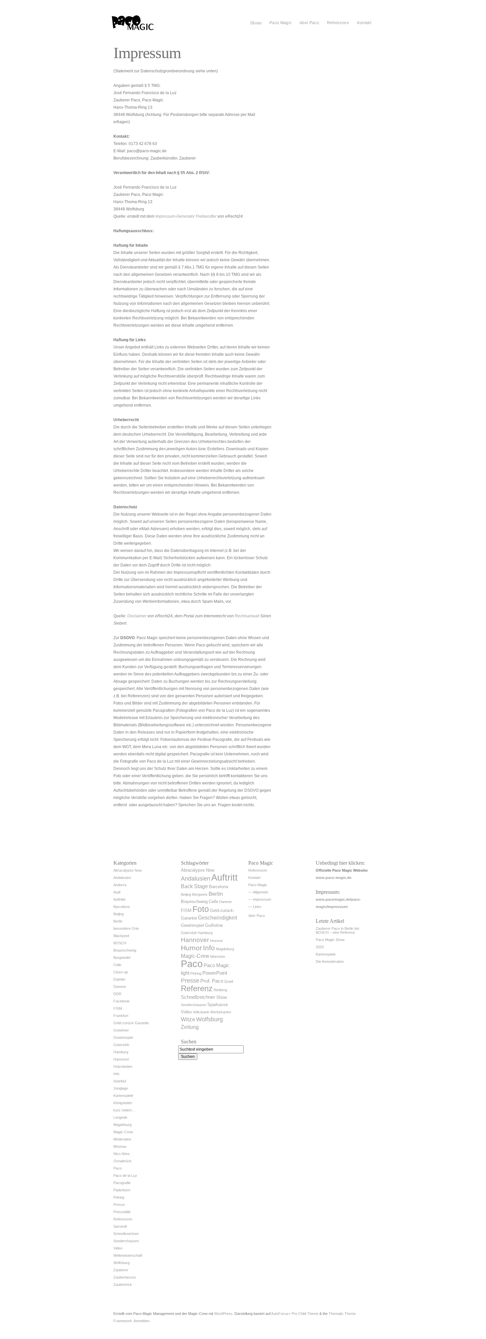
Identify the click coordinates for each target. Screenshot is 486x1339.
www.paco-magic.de (333, 878)
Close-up (120, 972)
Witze (188, 1019)
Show (221, 997)
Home (256, 22)
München (217, 957)
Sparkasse (217, 1004)
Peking (118, 1197)
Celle (117, 965)
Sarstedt (120, 1226)
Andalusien (122, 878)
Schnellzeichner (126, 1234)
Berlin (117, 921)
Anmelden (141, 1321)
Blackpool (121, 936)
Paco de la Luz (125, 1175)
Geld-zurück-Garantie (131, 1023)
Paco (117, 1168)
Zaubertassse (124, 1277)
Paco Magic (280, 22)
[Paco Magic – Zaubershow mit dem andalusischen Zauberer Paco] (159, 29)
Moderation (122, 1139)
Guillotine (214, 925)
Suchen (188, 1041)
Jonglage (120, 1088)
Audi (116, 892)
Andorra (119, 885)
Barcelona (121, 907)
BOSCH (119, 943)
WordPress (223, 1314)
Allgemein (260, 892)
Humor (191, 948)
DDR (117, 994)
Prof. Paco (211, 981)
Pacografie (122, 1183)
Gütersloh (121, 1045)
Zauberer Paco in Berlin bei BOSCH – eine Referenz (337, 930)
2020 (320, 947)
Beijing (118, 914)
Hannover (121, 1059)
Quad (228, 981)
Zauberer (120, 1270)
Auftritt (224, 878)
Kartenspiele (123, 1096)
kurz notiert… (124, 1110)
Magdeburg (122, 1125)
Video (117, 1248)
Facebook (121, 1001)
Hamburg (120, 1052)
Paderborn (121, 1190)
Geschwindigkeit (217, 918)
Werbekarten (220, 1012)
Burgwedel (121, 957)
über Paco (309, 22)
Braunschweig (124, 950)
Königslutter (122, 1103)
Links (257, 907)
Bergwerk (200, 894)
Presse (119, 1205)
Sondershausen (126, 1241)
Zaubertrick (122, 1284)
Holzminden (122, 1066)
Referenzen (338, 22)
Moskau (119, 1146)
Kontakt (364, 22)
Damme (119, 987)
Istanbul (119, 1081)
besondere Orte (126, 928)
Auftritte (119, 899)
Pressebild (121, 1212)
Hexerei (216, 941)
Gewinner (121, 1030)
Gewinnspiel (123, 1037)
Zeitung (190, 1027)
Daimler (119, 979)
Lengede (120, 1117)
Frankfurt (120, 1016)
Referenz (197, 988)
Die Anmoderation (330, 961)
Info (116, 1074)
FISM (117, 1008)
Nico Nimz (121, 1154)
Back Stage (194, 886)
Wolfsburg (121, 1263)
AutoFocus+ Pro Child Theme (294, 1314)
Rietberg (220, 990)
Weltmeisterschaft (127, 1255)
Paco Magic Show (330, 940)
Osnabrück (122, 1161)
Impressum (262, 899)
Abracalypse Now (127, 870)
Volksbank (201, 1012)
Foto (200, 909)
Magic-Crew (123, 1132)
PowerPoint (214, 973)
